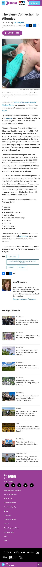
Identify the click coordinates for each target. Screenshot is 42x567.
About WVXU (8, 498)
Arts (17, 423)
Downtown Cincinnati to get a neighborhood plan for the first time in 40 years (27, 322)
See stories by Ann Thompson (24, 299)
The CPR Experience (10, 494)
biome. (4, 110)
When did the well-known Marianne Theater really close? (27, 443)
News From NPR (21, 453)
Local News (13, 256)
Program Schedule (10, 502)
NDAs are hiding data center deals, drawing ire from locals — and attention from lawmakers (27, 458)
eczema (9, 118)
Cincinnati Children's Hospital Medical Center (23, 262)
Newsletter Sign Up (10, 507)
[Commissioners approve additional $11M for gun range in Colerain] (8, 381)
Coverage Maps (9, 532)
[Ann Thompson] (6, 285)
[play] (3, 564)
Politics (18, 408)
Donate (35, 3)
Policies (6, 524)
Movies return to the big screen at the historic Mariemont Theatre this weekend (27, 398)
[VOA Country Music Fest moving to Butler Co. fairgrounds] (8, 336)
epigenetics (23, 236)
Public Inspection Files (11, 528)
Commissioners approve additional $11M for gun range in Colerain (27, 382)
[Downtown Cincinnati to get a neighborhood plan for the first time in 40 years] (8, 320)
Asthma (11, 267)
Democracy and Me (10, 519)
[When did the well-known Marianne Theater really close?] (8, 442)
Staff (5, 540)
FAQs (6, 536)
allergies (22, 267)
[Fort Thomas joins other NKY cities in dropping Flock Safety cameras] (8, 350)
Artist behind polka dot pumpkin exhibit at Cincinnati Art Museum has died (28, 428)
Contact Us (7, 515)
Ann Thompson (19, 23)
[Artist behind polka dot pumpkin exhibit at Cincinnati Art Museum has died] (8, 427)
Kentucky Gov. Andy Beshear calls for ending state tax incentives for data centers (26, 413)
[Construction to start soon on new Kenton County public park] (8, 366)
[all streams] (39, 564)
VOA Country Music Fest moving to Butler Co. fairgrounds (28, 336)
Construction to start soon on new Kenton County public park (27, 366)
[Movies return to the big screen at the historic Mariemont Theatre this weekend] (8, 396)
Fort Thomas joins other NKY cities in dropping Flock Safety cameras (27, 352)
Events (6, 511)
